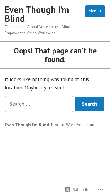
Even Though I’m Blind (37, 14)
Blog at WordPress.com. (73, 125)
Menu (97, 11)
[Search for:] (40, 103)
